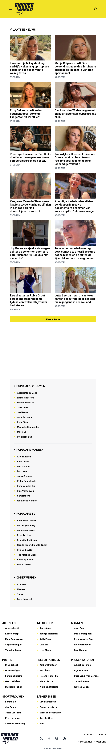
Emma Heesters (25, 397)
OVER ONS (101, 742)
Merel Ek (21, 432)
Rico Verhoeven (25, 491)
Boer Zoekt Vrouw (26, 520)
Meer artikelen (53, 319)
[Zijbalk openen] (10, 9)
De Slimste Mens (26, 530)
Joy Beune (22, 412)
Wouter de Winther (27, 500)
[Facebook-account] (49, 738)
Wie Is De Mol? (24, 564)
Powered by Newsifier (53, 748)
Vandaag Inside (25, 559)
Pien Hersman (24, 437)
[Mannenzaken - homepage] (24, 9)
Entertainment (24, 599)
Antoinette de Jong (27, 393)
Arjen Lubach (24, 456)
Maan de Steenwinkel (28, 427)
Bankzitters (23, 461)
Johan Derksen (25, 476)
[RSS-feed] (64, 738)
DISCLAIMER (86, 742)
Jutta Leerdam (24, 417)
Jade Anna (22, 407)
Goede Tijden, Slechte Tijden (32, 545)
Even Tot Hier (24, 535)
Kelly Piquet (23, 422)
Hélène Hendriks (26, 402)
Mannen (21, 589)
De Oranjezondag (26, 525)
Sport (20, 594)
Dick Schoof (23, 466)
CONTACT (89, 735)
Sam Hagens (23, 495)
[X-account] (41, 738)
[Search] (95, 9)
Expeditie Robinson (27, 540)
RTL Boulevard (24, 550)
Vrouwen (21, 584)
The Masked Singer (27, 555)
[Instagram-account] (57, 738)
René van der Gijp (26, 486)
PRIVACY (102, 735)
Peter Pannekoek (26, 481)
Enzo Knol (22, 471)
